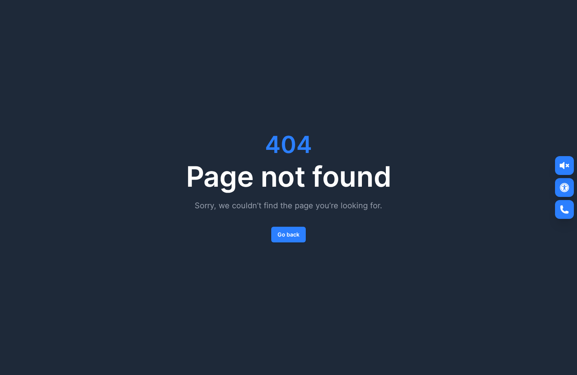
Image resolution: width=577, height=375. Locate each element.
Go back (288, 234)
